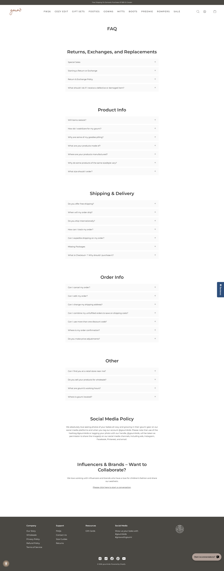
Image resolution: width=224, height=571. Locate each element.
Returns (60, 543)
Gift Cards (90, 531)
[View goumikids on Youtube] (124, 558)
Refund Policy (33, 543)
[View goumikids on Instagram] (100, 558)
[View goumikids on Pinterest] (118, 558)
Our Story (31, 531)
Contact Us (61, 535)
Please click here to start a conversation (112, 487)
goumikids (106, 564)
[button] (198, 11)
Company (31, 526)
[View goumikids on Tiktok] (106, 558)
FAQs (58, 531)
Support (60, 526)
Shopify (122, 564)
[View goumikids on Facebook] (112, 558)
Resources (91, 526)
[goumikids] (15, 11)
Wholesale (31, 535)
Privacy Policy (33, 539)
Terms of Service (34, 547)
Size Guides (61, 539)
